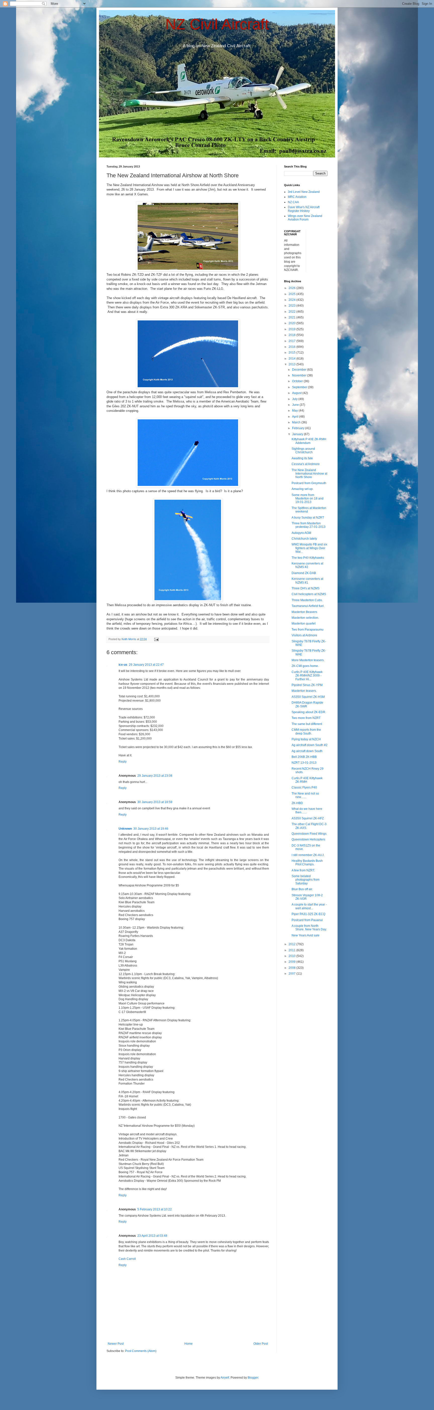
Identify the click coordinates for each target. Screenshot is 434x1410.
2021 (292, 317)
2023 (292, 305)
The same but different (307, 724)
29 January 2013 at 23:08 (154, 775)
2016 (292, 347)
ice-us (123, 664)
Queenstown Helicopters (308, 839)
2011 (292, 950)
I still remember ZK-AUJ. (308, 855)
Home (188, 1343)
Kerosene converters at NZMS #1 (307, 580)
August (297, 393)
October (298, 381)
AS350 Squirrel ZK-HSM (308, 697)
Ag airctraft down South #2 (310, 745)
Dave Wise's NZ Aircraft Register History (303, 208)
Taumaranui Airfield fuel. (308, 606)
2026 (292, 288)
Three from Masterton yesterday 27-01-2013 (308, 525)
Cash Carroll (127, 1259)
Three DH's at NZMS (305, 588)
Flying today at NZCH (306, 739)
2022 (292, 311)
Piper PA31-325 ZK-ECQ (308, 914)
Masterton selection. (305, 617)
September (300, 387)
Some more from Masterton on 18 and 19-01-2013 (307, 498)
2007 (292, 973)
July (295, 399)
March (296, 422)
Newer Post (116, 1343)
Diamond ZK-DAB (304, 573)
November (299, 375)
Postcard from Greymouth (309, 483)
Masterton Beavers (304, 612)
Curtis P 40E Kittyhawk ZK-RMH (307, 779)
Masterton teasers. (304, 691)
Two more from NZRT (306, 718)
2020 (292, 323)
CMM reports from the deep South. (306, 731)
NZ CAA (293, 202)
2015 (292, 352)
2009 (292, 962)
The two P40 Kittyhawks (308, 557)
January (298, 434)
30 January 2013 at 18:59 (154, 802)
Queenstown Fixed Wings (309, 833)
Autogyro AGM (301, 533)
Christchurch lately (304, 538)
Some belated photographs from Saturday (305, 879)
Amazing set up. (302, 489)
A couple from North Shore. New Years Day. (309, 927)
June (296, 405)
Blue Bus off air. (302, 889)
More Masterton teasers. (308, 660)
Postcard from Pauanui (307, 920)
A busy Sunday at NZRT (308, 517)
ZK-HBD (297, 803)
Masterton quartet (303, 623)
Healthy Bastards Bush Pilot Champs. (307, 862)
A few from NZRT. (303, 870)
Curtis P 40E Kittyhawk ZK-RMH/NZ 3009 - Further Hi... (307, 675)
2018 (292, 335)
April (295, 416)
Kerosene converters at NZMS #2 (307, 565)
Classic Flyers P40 (304, 787)
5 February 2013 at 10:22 (154, 1209)
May (295, 410)
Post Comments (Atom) (140, 1351)
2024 (292, 300)
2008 (292, 968)
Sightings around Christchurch (303, 450)
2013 (292, 364)
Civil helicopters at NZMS (309, 594)
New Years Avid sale (305, 935)
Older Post (260, 1343)
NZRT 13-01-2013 (304, 762)
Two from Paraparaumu (307, 629)
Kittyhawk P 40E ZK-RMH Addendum (309, 440)
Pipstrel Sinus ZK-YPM (307, 685)
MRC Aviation (297, 197)
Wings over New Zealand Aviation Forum (305, 217)
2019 (292, 329)
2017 (292, 341)
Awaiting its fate (302, 458)
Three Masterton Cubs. (307, 600)
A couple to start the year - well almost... (309, 906)
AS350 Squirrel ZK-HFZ (308, 818)
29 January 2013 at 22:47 (146, 664)
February (298, 428)
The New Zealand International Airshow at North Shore (309, 473)
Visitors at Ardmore (304, 635)
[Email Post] (156, 639)
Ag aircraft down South (307, 751)
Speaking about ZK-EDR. (309, 712)
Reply (123, 761)
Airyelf (225, 1377)
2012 (292, 944)
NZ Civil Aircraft (217, 24)
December (299, 369)
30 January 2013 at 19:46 (150, 828)
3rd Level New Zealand (304, 192)
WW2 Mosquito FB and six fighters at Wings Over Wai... (309, 548)
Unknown (125, 828)
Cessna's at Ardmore (306, 464)
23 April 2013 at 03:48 (152, 1235)
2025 (292, 294)
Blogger (253, 1377)
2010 (292, 956)
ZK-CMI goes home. (305, 666)
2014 (292, 358)
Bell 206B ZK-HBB (304, 757)
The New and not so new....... (305, 795)
